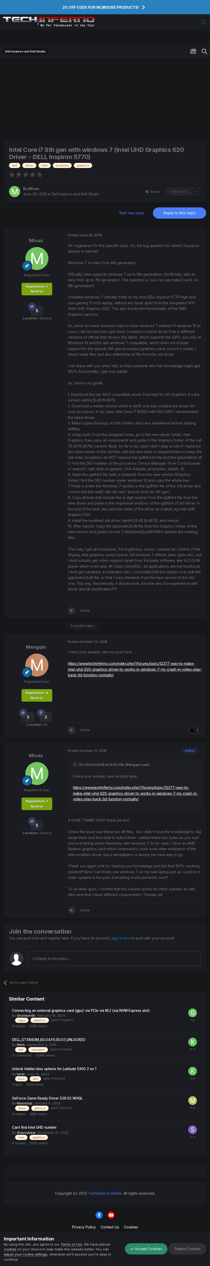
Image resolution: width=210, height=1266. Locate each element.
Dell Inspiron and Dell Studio (75, 194)
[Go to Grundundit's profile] (192, 1013)
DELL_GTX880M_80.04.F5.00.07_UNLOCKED (48, 1040)
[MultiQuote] (71, 610)
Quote (85, 610)
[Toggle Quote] (75, 765)
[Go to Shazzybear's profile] (192, 1129)
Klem (21, 1045)
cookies (10, 1249)
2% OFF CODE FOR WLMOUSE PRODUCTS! (100, 7)
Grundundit (26, 1015)
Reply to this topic (179, 213)
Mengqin (36, 647)
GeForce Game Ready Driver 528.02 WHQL (47, 1098)
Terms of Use (71, 1244)
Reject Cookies (187, 1249)
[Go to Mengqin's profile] (36, 665)
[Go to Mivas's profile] (14, 191)
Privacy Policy (84, 1227)
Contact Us (110, 1227)
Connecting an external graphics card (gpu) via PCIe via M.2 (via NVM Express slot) (81, 1011)
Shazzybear (26, 1132)
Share (154, 191)
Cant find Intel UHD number (34, 1127)
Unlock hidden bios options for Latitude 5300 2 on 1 (54, 1069)
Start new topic (131, 213)
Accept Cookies (148, 1249)
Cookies (131, 1227)
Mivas (33, 188)
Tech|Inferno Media (105, 1193)
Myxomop (24, 1103)
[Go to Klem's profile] (192, 1042)
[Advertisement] (105, 99)
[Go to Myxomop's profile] (192, 1100)
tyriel (21, 1074)
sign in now (120, 938)
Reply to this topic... (53, 958)
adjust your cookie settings (25, 1254)
